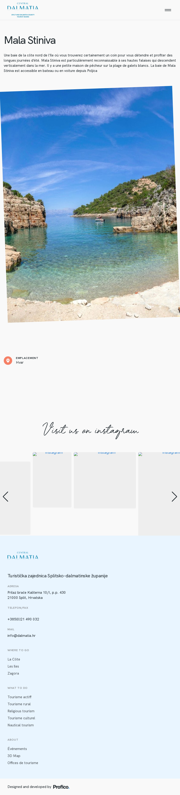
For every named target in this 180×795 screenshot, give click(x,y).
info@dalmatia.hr (22, 635)
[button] (5, 497)
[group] (52, 480)
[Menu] (167, 10)
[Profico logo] (61, 787)
